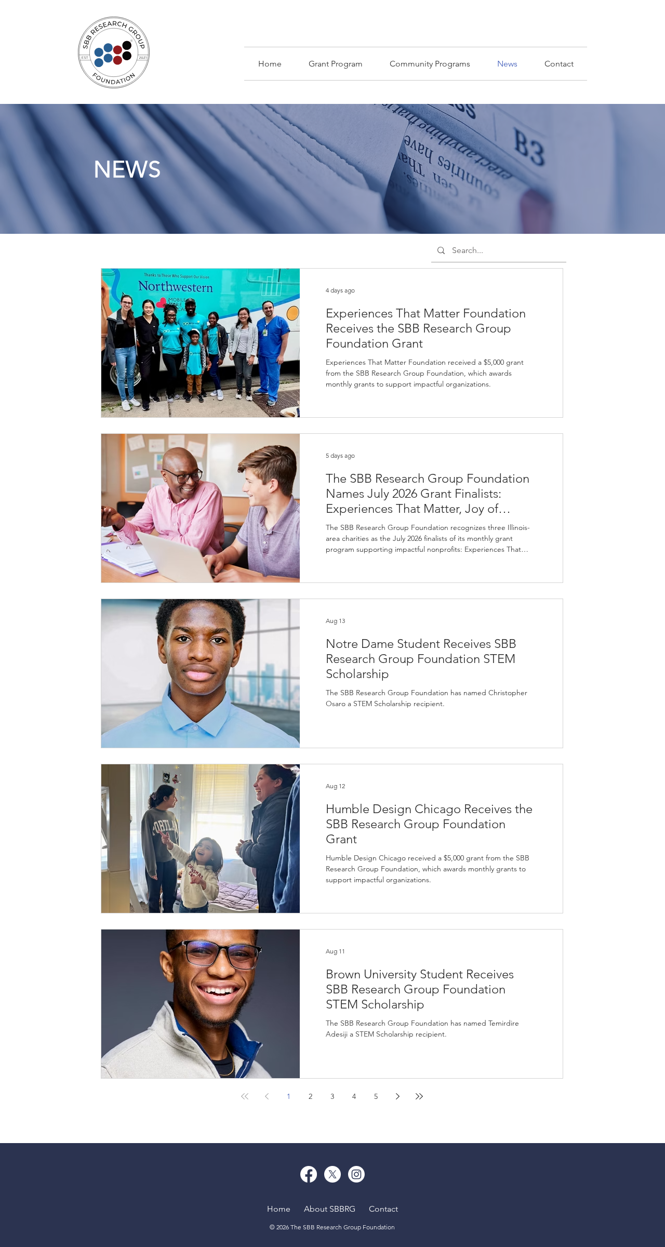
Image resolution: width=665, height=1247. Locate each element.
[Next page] (397, 1096)
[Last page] (419, 1096)
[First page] (244, 1096)
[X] (332, 1174)
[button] (430, 63)
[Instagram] (356, 1174)
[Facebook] (308, 1174)
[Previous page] (266, 1096)
